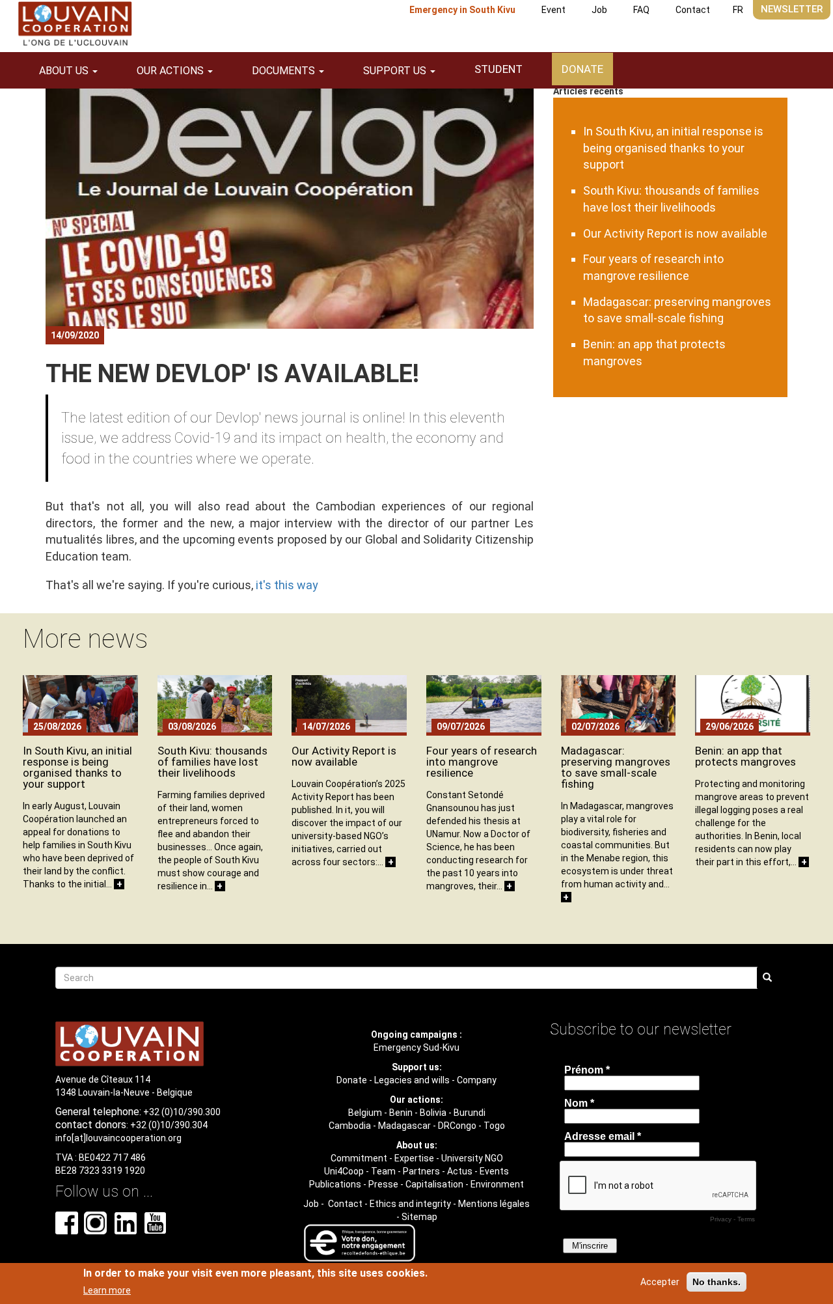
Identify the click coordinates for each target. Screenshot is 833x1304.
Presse (383, 1184)
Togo (494, 1125)
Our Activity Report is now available (675, 233)
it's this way (287, 585)
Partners (421, 1171)
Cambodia (350, 1125)
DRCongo (457, 1125)
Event (553, 10)
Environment (497, 1184)
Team (383, 1171)
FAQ (641, 10)
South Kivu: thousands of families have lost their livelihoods (212, 761)
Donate (582, 69)
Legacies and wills (412, 1080)
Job (599, 10)
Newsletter (792, 9)
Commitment (359, 1158)
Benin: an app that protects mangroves (745, 756)
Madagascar (404, 1125)
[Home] (75, 24)
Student (498, 69)
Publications (335, 1184)
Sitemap (419, 1217)
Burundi (469, 1112)
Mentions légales (494, 1204)
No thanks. (716, 1282)
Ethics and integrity (410, 1204)
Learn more (107, 1290)
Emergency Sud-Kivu (416, 1047)
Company (477, 1080)
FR (738, 10)
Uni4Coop (344, 1171)
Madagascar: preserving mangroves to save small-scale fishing (615, 767)
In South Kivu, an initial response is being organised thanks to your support (673, 147)
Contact (693, 10)
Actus (459, 1171)
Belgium (365, 1112)
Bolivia (433, 1112)
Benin (401, 1112)
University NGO (472, 1158)
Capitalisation (434, 1184)
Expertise (414, 1158)
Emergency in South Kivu (462, 10)
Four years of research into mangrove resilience (481, 761)
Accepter (659, 1282)
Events (494, 1171)
